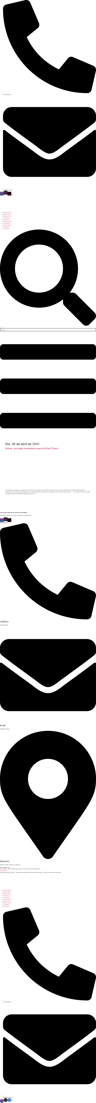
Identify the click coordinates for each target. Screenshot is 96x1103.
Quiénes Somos (7, 212)
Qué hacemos (7, 214)
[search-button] (48, 325)
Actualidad (6, 218)
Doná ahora (6, 219)
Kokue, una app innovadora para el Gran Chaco (31, 448)
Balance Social (7, 216)
